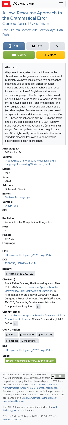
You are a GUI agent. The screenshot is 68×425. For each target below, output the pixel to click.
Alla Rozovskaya (44, 30)
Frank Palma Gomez (16, 30)
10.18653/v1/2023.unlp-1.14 (21, 263)
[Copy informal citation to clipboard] (15, 323)
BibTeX (13, 334)
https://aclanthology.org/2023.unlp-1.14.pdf (29, 350)
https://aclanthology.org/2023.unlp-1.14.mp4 (31, 360)
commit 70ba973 (12, 419)
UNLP (8, 205)
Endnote (13, 340)
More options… (29, 340)
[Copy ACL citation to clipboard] (38, 306)
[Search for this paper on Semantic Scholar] (57, 46)
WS (16, 205)
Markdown (28, 334)
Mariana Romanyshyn (17, 197)
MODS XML (47, 334)
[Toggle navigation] (61, 4)
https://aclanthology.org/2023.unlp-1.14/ (28, 255)
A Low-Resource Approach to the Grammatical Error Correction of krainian (32, 18)
